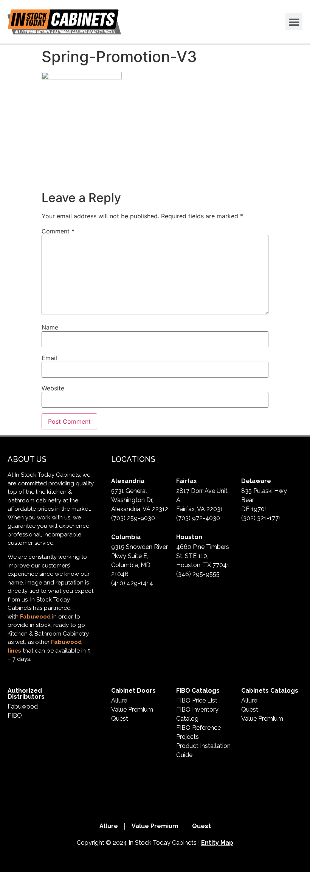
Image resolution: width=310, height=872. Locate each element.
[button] (293, 21)
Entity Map (217, 842)
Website (53, 388)
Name (50, 327)
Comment (58, 231)
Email (49, 358)
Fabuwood (35, 616)
